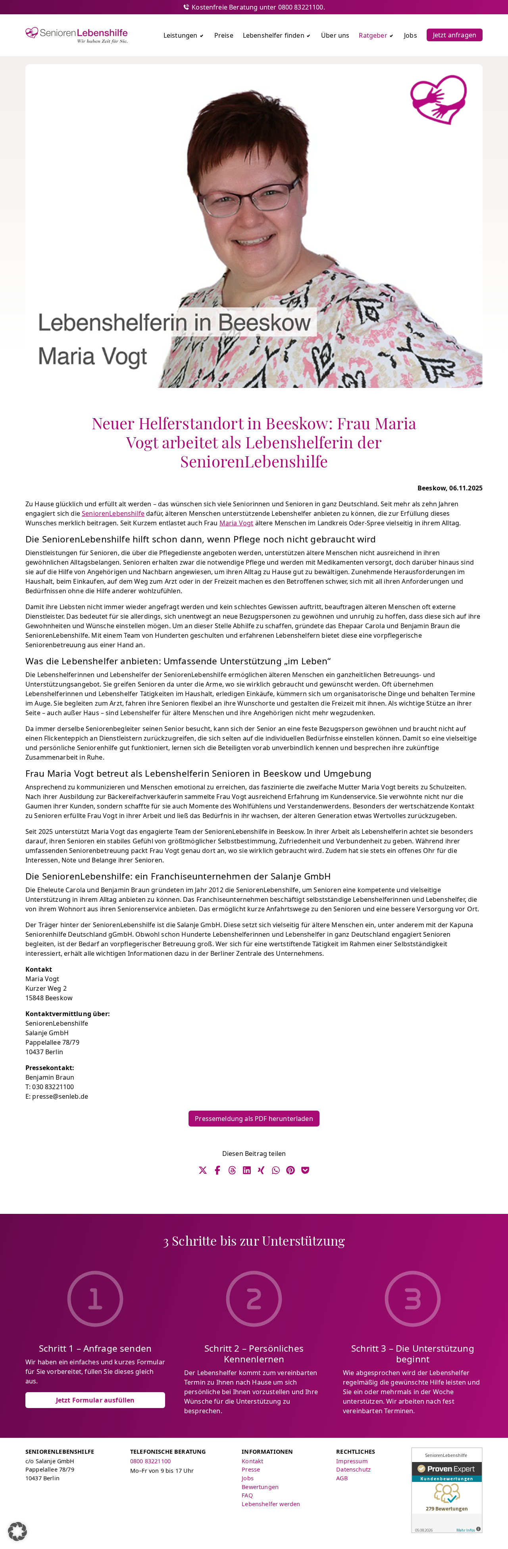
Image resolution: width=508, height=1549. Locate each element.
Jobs (248, 1478)
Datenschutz (353, 1469)
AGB (341, 1478)
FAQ (247, 1495)
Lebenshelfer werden (271, 1504)
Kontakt (252, 1461)
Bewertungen (260, 1487)
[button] (17, 1531)
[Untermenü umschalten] (201, 35)
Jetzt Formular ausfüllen (95, 1400)
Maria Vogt (236, 523)
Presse (251, 1469)
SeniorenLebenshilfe (113, 513)
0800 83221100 (150, 1461)
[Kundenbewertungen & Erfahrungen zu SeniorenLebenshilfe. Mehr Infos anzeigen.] (447, 1490)
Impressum (351, 1461)
